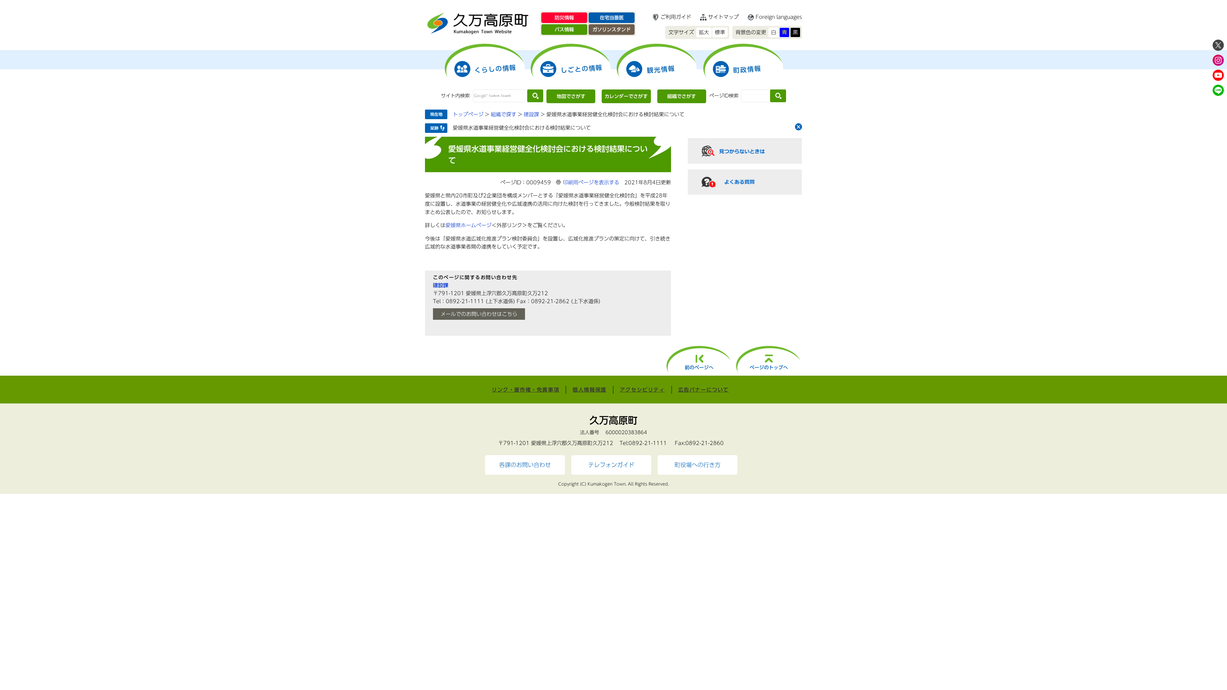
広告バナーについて (703, 389)
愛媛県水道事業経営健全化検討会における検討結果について (522, 127)
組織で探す (503, 114)
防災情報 (564, 17)
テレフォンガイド (611, 465)
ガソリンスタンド (611, 29)
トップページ (468, 114)
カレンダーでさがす (626, 96)
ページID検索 (723, 95)
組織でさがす (681, 96)
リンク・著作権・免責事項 (525, 389)
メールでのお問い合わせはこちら (479, 314)
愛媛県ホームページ (468, 225)
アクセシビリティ (642, 389)
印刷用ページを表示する (591, 182)
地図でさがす (571, 96)
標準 (720, 32)
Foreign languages (779, 16)
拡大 (704, 32)
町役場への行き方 (698, 465)
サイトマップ (723, 16)
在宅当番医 (612, 17)
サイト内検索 (455, 95)
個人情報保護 (589, 389)
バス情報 (564, 29)
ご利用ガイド (675, 16)
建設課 (531, 114)
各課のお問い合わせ (525, 465)
